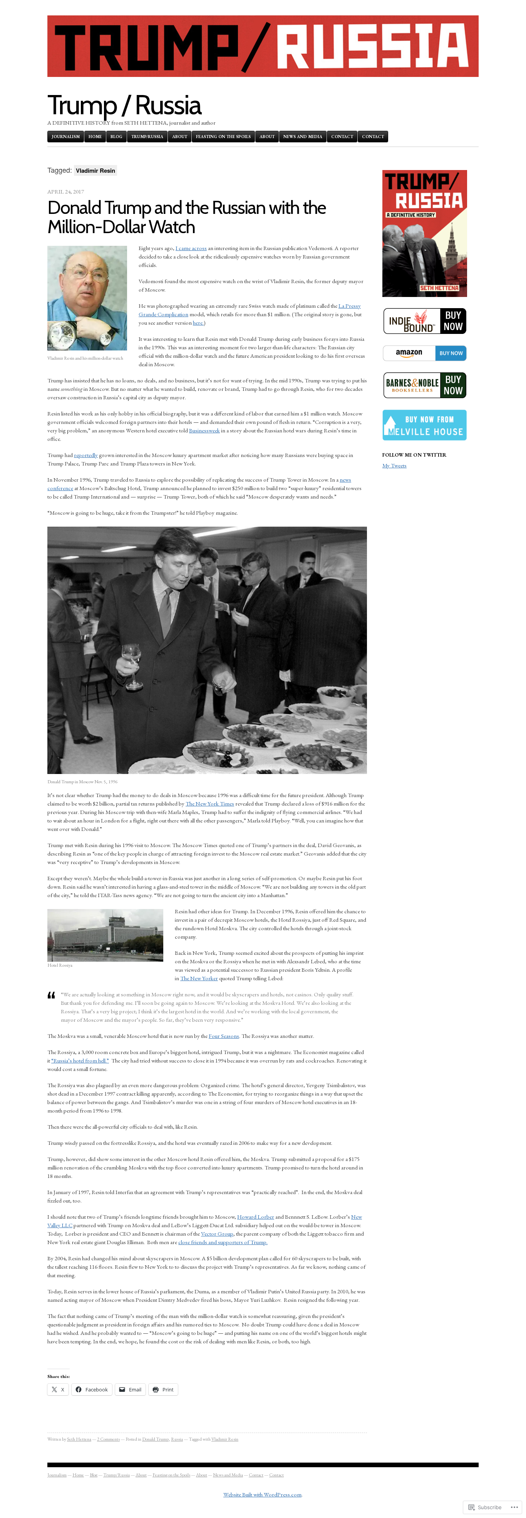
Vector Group (217, 1233)
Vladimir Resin (224, 1439)
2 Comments (108, 1439)
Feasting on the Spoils (223, 136)
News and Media (302, 136)
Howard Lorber (255, 1216)
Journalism (66, 136)
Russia (177, 1439)
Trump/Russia (147, 136)
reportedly (86, 455)
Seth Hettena (79, 1439)
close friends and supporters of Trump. (223, 1242)
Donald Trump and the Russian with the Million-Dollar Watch (186, 217)
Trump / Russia (124, 104)
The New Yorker (199, 978)
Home (95, 136)
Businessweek (204, 430)
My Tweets (394, 465)
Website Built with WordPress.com (262, 1494)
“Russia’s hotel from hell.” (80, 1060)
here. (198, 322)
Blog (116, 136)
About (179, 136)
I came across (191, 248)
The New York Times (210, 803)
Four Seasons (224, 1035)
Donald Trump (155, 1439)
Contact (342, 136)
